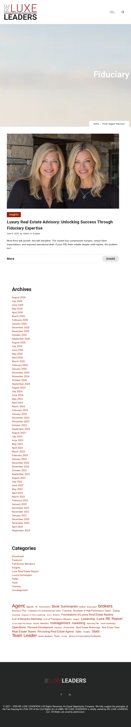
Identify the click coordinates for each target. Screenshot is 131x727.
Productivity (69, 627)
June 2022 (17, 485)
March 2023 (18, 451)
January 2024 (19, 414)
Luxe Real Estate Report (25, 571)
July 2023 (17, 436)
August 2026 (19, 297)
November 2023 (20, 421)
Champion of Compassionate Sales (44, 611)
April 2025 (17, 357)
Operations (19, 627)
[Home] (20, 19)
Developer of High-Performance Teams (92, 610)
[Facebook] (61, 694)
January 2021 (19, 515)
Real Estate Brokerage (88, 627)
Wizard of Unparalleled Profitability (85, 636)
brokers (105, 606)
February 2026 (20, 320)
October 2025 (19, 335)
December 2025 (20, 327)
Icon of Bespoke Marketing (27, 618)
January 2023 (19, 459)
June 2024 (17, 395)
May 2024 (17, 399)
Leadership (88, 619)
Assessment (44, 607)
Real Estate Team (111, 627)
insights (76, 619)
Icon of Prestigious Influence (57, 619)
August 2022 (19, 477)
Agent (18, 606)
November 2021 (20, 511)
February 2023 (20, 455)
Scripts (86, 631)
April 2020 (17, 526)
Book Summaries (65, 606)
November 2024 (20, 376)
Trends (64, 636)
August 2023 (19, 432)
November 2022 (20, 466)
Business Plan (19, 610)
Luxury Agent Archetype (22, 623)
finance (56, 615)
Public (15, 578)
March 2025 (18, 361)
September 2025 (21, 338)
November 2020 (20, 523)
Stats (96, 631)
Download (16, 615)
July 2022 (17, 481)
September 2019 (21, 530)
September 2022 (21, 474)
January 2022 (19, 504)
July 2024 (17, 391)
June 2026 (17, 305)
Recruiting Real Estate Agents (56, 631)
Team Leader (24, 635)
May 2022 (17, 489)
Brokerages (92, 607)
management (60, 623)
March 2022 (18, 496)
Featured (17, 560)
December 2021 (20, 508)
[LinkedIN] (70, 694)
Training (16, 586)
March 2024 (18, 406)
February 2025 (20, 365)
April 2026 (17, 312)
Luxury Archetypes (22, 575)
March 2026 (18, 316)
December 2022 (20, 462)
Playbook (58, 628)
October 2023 (19, 425)
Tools (15, 582)
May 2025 (17, 353)
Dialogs (116, 610)
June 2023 (17, 440)
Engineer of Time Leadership (33, 615)
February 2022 (20, 500)
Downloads (18, 556)
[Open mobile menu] (113, 12)
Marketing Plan (93, 623)
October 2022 (19, 470)
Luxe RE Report (109, 619)
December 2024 (20, 372)
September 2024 (21, 383)
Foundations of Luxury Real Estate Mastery (87, 614)
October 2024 (19, 380)
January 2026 (19, 323)
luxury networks (41, 623)
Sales (78, 631)
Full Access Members (23, 563)
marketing (78, 623)
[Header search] (123, 12)
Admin (26, 233)
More (10, 258)
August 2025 (19, 342)
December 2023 (20, 417)
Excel (49, 615)
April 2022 (17, 493)
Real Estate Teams (24, 631)
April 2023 (17, 447)
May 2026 (17, 308)
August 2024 (19, 387)
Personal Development (40, 627)
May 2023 (17, 444)
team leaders (45, 636)
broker (82, 606)
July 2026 (17, 301)
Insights (16, 567)
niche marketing (108, 623)
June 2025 (17, 350)
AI (36, 606)
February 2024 (20, 410)
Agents (30, 606)
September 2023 (21, 429)
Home (96, 124)
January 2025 (19, 368)
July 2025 (17, 346)
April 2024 (17, 402)
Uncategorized (20, 590)
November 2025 (20, 331)
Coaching (66, 610)
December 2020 (20, 519)
